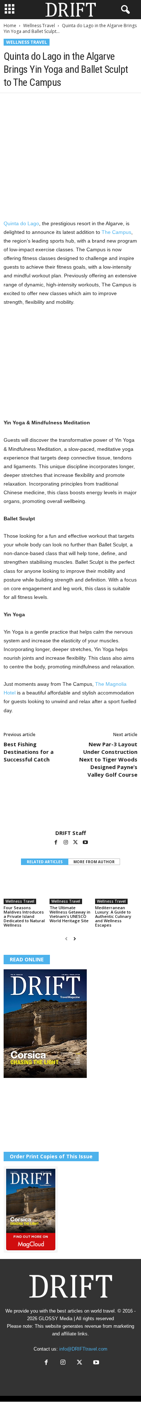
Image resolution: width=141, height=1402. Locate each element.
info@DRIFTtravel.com (83, 1349)
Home (10, 25)
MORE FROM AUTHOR (94, 861)
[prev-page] (66, 938)
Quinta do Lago (21, 223)
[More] (111, 104)
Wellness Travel (39, 25)
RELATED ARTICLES (45, 861)
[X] (27, 104)
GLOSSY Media (55, 1318)
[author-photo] (70, 808)
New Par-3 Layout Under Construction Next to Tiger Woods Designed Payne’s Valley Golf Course (108, 759)
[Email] (94, 104)
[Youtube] (85, 842)
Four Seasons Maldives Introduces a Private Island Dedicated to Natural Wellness (24, 916)
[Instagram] (66, 842)
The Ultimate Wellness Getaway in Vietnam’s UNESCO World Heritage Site (70, 914)
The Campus (115, 232)
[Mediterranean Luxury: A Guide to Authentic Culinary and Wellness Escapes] (116, 888)
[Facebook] (11, 104)
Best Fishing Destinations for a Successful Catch (29, 751)
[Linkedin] (77, 104)
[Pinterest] (44, 104)
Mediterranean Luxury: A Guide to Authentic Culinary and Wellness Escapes (113, 916)
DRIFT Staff (70, 832)
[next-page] (74, 938)
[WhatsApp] (61, 104)
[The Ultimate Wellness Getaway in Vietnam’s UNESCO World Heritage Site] (71, 888)
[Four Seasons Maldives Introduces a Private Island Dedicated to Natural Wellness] (25, 888)
